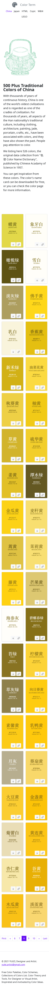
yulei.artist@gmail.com (13, 964)
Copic (33, 11)
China (9, 11)
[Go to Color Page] (18, 244)
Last (45, 938)
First (4, 938)
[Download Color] (13, 244)
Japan (17, 11)
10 (34, 938)
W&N (40, 11)
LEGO (24, 16)
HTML (25, 11)
